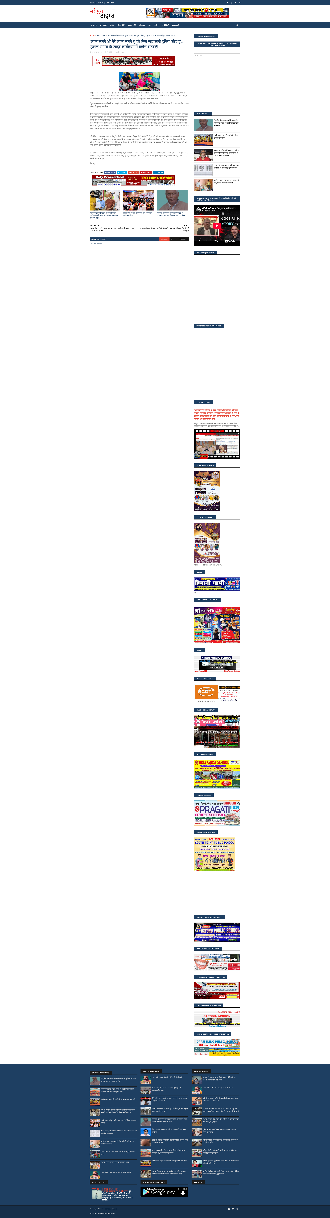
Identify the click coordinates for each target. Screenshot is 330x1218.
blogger (164, 239)
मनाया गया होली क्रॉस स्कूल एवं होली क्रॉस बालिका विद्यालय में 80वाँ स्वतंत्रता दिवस (117, 1090)
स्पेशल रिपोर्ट (121, 25)
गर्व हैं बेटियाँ (165, 25)
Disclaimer (111, 1213)
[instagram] (239, 2)
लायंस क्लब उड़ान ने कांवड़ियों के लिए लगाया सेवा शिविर (118, 1099)
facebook (183, 239)
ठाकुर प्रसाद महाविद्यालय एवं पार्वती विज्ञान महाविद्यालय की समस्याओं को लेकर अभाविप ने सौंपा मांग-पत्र (104, 215)
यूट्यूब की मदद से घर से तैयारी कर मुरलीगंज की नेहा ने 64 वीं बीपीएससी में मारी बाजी (220, 1078)
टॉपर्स (149, 25)
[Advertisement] (217, 893)
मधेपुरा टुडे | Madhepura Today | (105, 1189)
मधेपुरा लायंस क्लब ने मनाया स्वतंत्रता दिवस (115, 1162)
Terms (92, 1213)
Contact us (110, 3)
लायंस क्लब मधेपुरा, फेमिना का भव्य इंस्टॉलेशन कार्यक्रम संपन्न (137, 214)
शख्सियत (142, 25)
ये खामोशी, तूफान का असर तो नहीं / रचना (115, 1191)
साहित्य (156, 25)
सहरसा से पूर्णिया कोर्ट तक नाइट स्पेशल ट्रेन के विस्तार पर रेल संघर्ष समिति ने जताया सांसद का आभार (226, 153)
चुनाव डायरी (175, 25)
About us (100, 3)
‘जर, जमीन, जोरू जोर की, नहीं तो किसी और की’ (116, 1172)
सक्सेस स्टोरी (132, 25)
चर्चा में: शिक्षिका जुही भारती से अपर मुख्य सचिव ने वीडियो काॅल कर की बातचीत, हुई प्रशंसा (221, 1172)
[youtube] (231, 2)
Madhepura (101, 35)
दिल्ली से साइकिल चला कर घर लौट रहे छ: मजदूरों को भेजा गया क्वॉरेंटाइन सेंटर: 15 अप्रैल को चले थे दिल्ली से (221, 1109)
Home (92, 3)
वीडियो (112, 25)
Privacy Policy (100, 1213)
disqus (174, 239)
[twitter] (235, 2)
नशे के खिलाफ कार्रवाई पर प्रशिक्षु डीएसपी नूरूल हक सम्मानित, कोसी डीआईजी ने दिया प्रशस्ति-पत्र (118, 1111)
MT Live (103, 25)
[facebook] (227, 2)
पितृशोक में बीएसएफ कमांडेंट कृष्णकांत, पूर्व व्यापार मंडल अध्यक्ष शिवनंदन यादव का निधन (171, 214)
